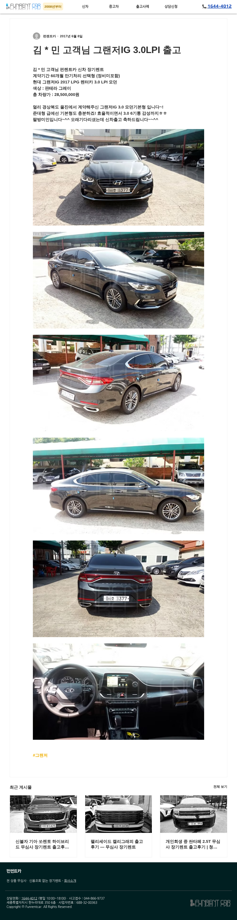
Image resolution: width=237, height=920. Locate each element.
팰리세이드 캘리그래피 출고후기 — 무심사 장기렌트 (117, 844)
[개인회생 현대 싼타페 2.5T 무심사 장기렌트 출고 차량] (193, 814)
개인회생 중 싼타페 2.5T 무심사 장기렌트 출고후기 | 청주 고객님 (193, 844)
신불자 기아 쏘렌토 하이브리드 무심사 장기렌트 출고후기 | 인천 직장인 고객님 (42, 844)
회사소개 (70, 880)
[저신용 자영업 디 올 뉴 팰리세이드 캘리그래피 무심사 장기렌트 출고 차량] (118, 814)
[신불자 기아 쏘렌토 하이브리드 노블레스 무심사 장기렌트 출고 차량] (43, 814)
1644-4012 (29, 898)
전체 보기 (220, 786)
